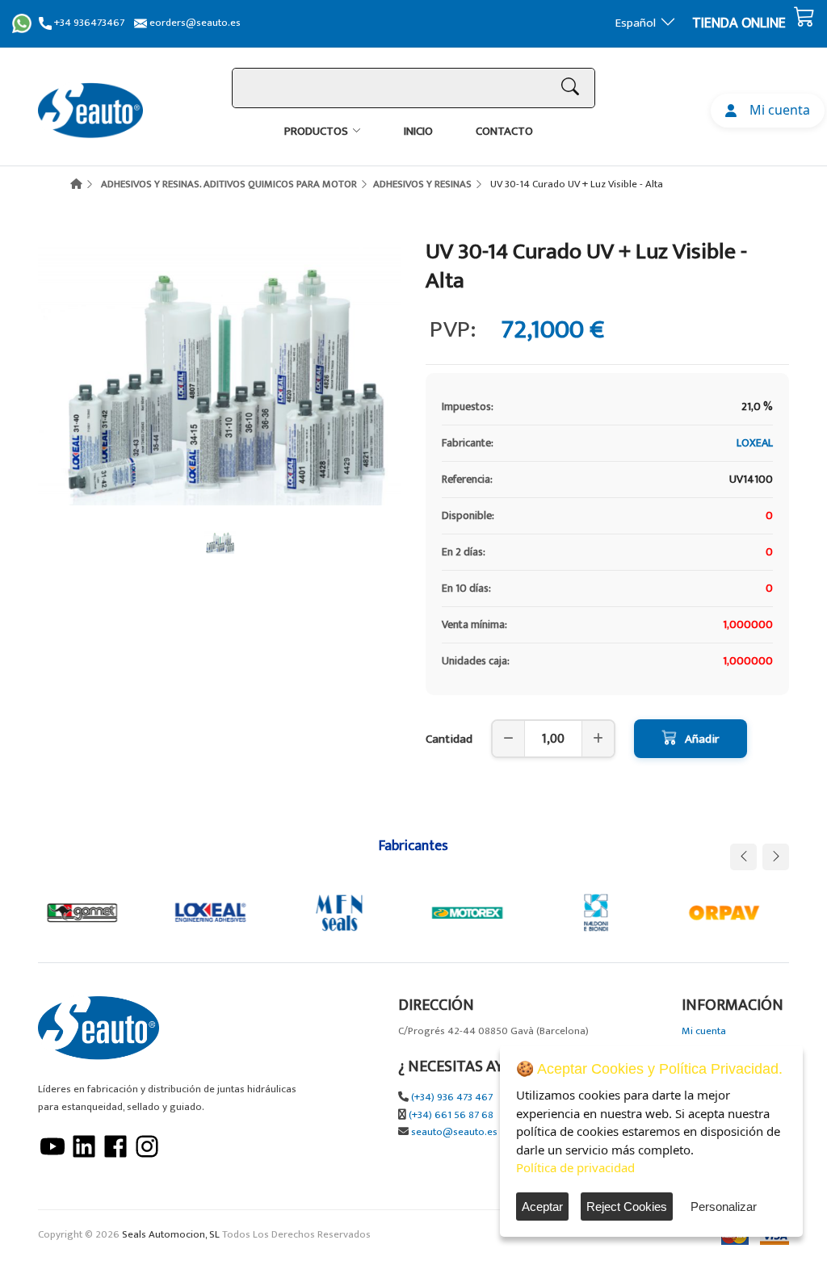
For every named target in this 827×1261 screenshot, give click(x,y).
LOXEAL (755, 443)
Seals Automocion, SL (171, 1234)
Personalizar (724, 1206)
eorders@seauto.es (194, 23)
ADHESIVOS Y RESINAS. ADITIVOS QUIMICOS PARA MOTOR (229, 184)
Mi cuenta (776, 110)
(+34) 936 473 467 (452, 1097)
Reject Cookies (626, 1206)
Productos (316, 131)
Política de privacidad (575, 1167)
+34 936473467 (88, 23)
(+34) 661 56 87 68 (451, 1115)
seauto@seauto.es (454, 1132)
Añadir (702, 739)
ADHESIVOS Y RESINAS (422, 184)
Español (635, 23)
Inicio (418, 131)
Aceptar (542, 1206)
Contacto (504, 131)
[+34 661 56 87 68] (21, 23)
